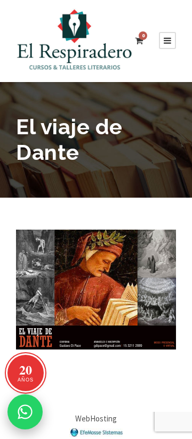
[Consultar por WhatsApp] (25, 411)
